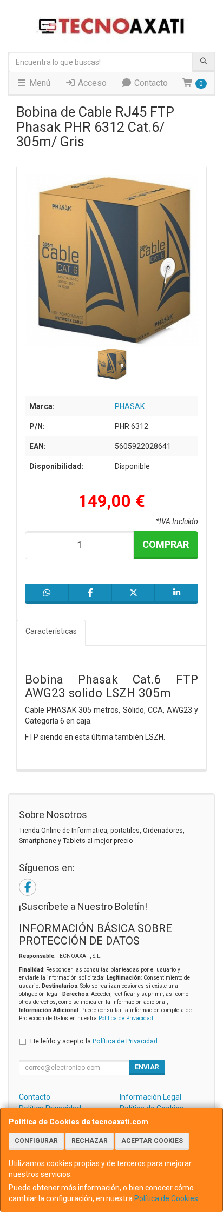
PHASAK (130, 406)
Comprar (165, 544)
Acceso (91, 83)
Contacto (150, 83)
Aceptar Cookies (152, 1140)
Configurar (36, 1140)
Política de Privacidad (126, 1018)
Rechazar (89, 1140)
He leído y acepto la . (94, 1041)
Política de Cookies (166, 1198)
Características (51, 631)
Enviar (147, 1067)
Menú (38, 83)
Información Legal (150, 1097)
